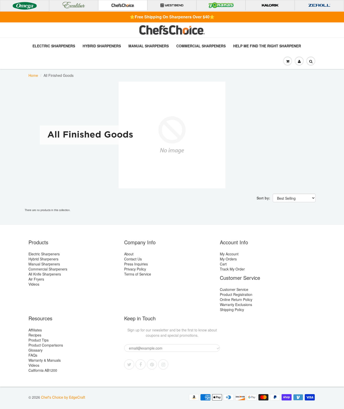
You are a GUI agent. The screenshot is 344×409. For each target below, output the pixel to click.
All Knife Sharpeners (44, 274)
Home (33, 75)
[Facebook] (140, 364)
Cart (223, 263)
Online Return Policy (236, 299)
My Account (229, 253)
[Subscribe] (218, 348)
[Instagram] (163, 364)
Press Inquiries (136, 263)
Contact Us (133, 258)
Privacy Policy (135, 268)
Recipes (34, 334)
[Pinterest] (152, 364)
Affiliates (35, 329)
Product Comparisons (45, 345)
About (128, 253)
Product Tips (38, 340)
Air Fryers (36, 279)
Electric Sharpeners (53, 45)
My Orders (228, 258)
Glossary (35, 350)
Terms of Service (137, 274)
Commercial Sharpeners (201, 45)
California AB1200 (42, 370)
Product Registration (236, 294)
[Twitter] (129, 364)
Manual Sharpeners (148, 45)
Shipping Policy (232, 309)
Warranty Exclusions (236, 304)
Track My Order (232, 268)
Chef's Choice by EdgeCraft (63, 397)
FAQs (32, 355)
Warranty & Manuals (44, 360)
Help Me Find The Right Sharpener (267, 45)
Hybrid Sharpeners (102, 45)
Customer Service (234, 289)
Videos (33, 284)
